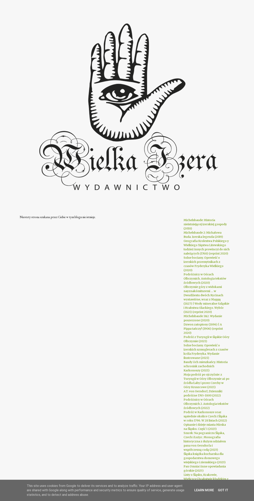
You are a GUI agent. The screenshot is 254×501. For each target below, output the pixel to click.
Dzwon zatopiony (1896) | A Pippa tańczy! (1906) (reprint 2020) (203, 329)
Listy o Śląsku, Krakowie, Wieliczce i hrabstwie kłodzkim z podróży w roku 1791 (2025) (206, 479)
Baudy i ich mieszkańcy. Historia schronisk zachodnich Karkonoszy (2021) (206, 366)
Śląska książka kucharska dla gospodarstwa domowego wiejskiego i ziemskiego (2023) (205, 458)
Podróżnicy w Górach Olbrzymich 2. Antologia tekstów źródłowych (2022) (206, 404)
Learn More (204, 490)
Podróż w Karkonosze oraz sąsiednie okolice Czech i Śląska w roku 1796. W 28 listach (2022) (205, 416)
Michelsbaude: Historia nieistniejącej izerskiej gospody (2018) (205, 224)
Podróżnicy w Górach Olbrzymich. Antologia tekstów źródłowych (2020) (205, 278)
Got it (223, 490)
